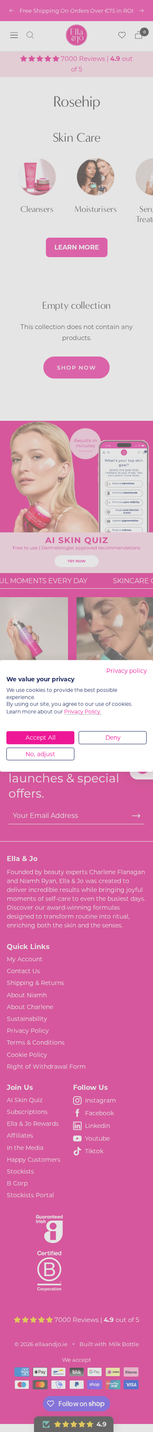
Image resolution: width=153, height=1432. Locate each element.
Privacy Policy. (83, 711)
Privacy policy (126, 671)
